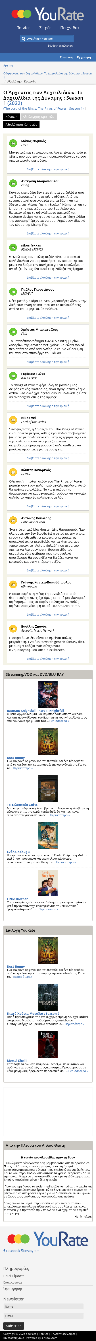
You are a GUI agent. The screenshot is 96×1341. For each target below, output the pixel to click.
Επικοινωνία (12, 1282)
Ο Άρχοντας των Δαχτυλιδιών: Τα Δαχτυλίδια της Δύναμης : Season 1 (47, 75)
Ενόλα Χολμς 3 (18, 851)
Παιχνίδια (69, 27)
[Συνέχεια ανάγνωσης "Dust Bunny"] (48, 741)
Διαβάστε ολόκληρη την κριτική (48, 169)
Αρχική (8, 65)
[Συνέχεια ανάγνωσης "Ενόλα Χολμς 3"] (48, 835)
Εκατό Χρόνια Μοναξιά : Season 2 (33, 1013)
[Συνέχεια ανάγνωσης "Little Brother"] (48, 883)
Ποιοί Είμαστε (13, 1276)
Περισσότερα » (59, 721)
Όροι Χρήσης (13, 1289)
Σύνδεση (66, 57)
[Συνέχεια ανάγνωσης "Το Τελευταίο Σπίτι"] (48, 788)
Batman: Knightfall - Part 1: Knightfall (35, 710)
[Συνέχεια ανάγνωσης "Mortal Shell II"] (48, 1044)
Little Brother (17, 899)
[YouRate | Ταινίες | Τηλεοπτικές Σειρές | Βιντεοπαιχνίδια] (48, 12)
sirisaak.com (49, 1338)
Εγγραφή (84, 57)
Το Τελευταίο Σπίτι (22, 804)
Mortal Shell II (18, 1060)
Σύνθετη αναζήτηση (60, 45)
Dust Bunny (16, 757)
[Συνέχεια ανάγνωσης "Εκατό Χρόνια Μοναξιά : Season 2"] (48, 997)
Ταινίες (23, 27)
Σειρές (45, 27)
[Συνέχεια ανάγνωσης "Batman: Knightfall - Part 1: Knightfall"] (48, 694)
